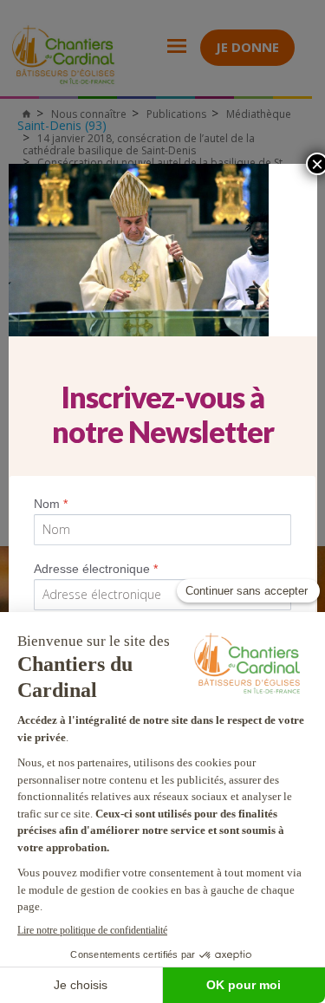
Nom (51, 504)
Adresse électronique (96, 569)
